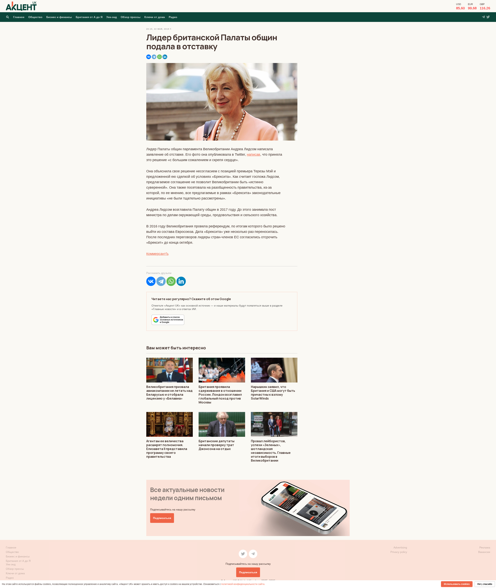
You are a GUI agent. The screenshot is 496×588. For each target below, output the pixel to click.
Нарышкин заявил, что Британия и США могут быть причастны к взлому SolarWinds (273, 393)
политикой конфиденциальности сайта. (243, 584)
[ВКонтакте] (148, 56)
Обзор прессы (130, 17)
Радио (173, 17)
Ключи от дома (154, 17)
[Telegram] (154, 56)
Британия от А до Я (89, 17)
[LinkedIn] (165, 56)
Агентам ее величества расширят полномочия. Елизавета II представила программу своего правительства (166, 449)
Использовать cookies (457, 584)
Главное (18, 17)
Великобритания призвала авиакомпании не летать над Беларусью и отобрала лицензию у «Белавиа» (169, 393)
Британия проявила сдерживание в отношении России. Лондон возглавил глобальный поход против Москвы (220, 394)
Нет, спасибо (484, 584)
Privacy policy (398, 551)
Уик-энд (111, 17)
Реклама (484, 547)
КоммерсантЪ (157, 254)
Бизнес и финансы (59, 17)
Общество (35, 17)
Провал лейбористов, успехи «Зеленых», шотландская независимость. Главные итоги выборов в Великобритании (271, 451)
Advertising (400, 547)
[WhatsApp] (159, 56)
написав (253, 154)
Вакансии (484, 551)
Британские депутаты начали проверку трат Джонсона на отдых (216, 445)
